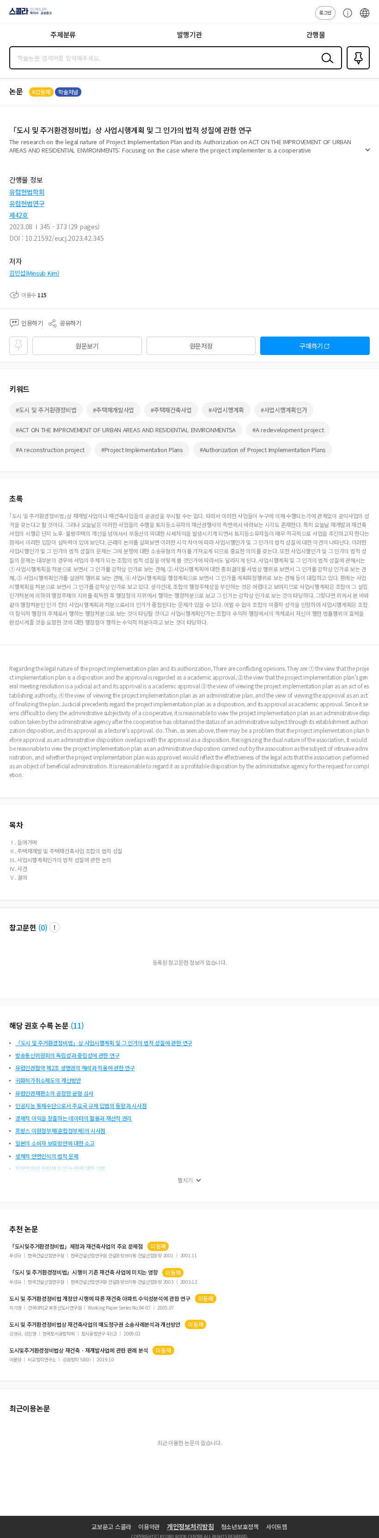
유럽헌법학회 (26, 191)
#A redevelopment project (288, 429)
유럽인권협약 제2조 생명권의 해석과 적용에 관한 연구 (75, 1068)
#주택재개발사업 (113, 409)
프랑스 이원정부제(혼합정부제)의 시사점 (60, 1130)
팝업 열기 (54, 927)
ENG (365, 17)
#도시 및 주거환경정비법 (46, 409)
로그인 (325, 12)
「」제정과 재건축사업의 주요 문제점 (76, 1246)
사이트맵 (276, 1526)
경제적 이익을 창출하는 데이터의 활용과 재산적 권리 (73, 1118)
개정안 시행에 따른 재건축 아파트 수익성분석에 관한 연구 (99, 1298)
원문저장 (201, 345)
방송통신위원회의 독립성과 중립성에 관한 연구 (67, 1055)
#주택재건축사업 (171, 409)
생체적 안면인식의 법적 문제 (47, 1156)
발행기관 (189, 34)
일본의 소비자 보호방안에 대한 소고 (55, 1143)
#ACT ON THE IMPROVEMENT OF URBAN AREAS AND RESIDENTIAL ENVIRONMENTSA (126, 429)
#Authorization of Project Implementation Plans (263, 449)
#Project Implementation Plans (142, 449)
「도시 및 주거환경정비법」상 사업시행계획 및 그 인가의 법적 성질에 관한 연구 (103, 1043)
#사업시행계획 (226, 409)
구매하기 (311, 345)
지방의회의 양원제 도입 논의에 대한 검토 (60, 1168)
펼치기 (367, 153)
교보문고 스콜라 (111, 1526)
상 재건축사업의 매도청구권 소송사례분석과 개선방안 (94, 1324)
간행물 (315, 34)
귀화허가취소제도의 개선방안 (48, 1080)
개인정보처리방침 (190, 1526)
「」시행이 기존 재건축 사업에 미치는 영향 (83, 1272)
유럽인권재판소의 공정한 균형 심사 (54, 1093)
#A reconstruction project (50, 449)
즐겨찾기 (356, 68)
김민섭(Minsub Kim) (34, 273)
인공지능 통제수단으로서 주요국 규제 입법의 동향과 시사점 (81, 1105)
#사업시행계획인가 (284, 409)
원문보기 (87, 345)
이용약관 (149, 1526)
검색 (325, 65)
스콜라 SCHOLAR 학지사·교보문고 (28, 14)
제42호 (18, 215)
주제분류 (63, 34)
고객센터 (345, 17)
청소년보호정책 (240, 1526)
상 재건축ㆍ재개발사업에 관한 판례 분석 (78, 1350)
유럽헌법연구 (26, 203)
